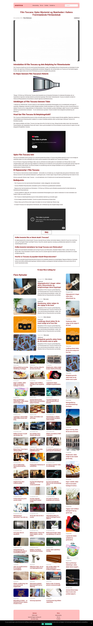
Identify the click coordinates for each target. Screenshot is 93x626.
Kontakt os (52, 5)
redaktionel (77, 18)
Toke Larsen (46, 299)
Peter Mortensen (27, 18)
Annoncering (36, 5)
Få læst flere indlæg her (46, 270)
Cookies (46, 5)
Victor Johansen (48, 279)
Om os (41, 5)
